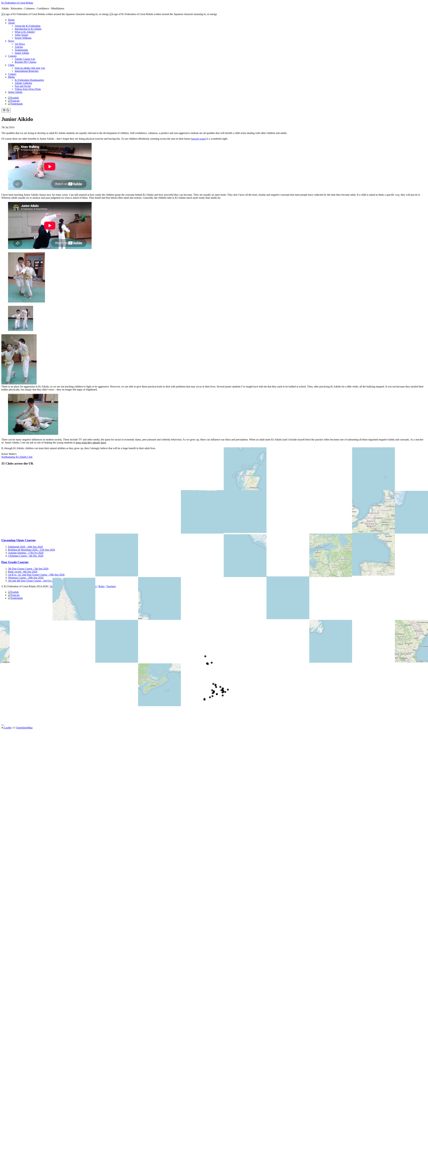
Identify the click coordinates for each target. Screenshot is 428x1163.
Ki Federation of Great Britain (17, 2)
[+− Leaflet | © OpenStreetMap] (214, 501)
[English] (13, 97)
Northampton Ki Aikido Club (16, 457)
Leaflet (7, 727)
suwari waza (198, 138)
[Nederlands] (15, 103)
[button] (2, 724)
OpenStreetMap (24, 727)
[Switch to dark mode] (6, 110)
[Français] (14, 100)
